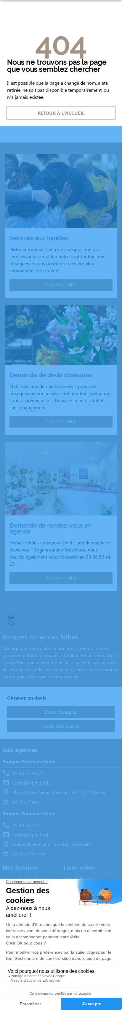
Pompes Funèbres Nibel (29, 761)
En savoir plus (61, 284)
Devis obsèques (61, 712)
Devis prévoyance (61, 726)
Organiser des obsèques (27, 878)
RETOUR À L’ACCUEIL (61, 113)
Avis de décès (77, 878)
